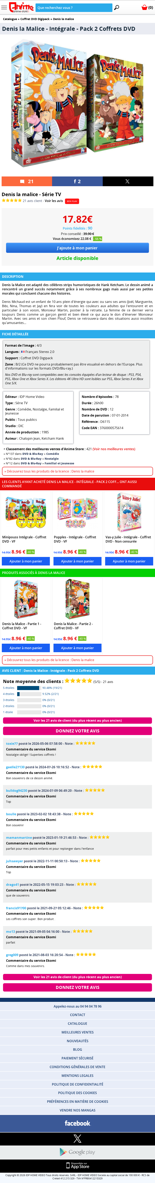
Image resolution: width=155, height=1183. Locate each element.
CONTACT (77, 1015)
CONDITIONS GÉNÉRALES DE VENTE (77, 1067)
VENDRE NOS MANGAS (77, 1110)
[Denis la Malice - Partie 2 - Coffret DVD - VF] (77, 599)
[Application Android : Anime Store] (77, 1152)
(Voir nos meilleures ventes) (114, 449)
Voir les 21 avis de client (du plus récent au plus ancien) (78, 720)
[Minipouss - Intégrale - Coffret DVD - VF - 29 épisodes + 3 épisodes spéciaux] (26, 512)
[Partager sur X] (128, 181)
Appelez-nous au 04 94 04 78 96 (78, 1006)
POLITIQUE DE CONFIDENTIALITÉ (77, 1084)
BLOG (77, 1049)
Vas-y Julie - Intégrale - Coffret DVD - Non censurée (128, 539)
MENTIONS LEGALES (77, 1075)
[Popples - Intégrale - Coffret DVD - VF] (77, 512)
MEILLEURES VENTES (78, 1032)
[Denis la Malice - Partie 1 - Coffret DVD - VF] (26, 599)
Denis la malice (63, 19)
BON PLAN (72, 201)
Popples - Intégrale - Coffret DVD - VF (75, 539)
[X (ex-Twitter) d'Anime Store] (77, 1139)
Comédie (24, 409)
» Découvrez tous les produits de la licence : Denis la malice (49, 471)
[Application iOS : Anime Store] (77, 1166)
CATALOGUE (77, 1023)
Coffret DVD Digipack (35, 19)
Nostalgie (40, 409)
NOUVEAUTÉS (77, 1041)
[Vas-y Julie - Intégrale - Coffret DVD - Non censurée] (129, 512)
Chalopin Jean (29, 438)
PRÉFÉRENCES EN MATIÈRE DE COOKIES (77, 1101)
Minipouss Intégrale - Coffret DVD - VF (24, 539)
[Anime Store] (21, 7)
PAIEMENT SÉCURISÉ (77, 1058)
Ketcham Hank (53, 438)
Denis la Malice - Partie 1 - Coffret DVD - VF (21, 626)
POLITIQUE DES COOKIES (77, 1093)
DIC (21, 426)
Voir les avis (54, 201)
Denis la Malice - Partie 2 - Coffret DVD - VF (73, 626)
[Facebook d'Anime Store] (77, 1123)
